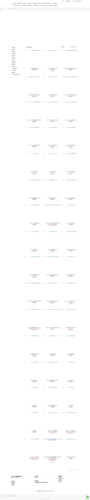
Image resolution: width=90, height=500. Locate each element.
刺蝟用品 (39, 3)
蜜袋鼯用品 (44, 3)
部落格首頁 (56, 5)
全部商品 (11, 8)
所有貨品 (13, 47)
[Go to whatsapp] (87, 497)
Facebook (13, 484)
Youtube (13, 485)
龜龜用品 (35, 3)
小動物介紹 (24, 5)
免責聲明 (38, 491)
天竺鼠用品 (25, 3)
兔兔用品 (14, 3)
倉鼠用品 (30, 3)
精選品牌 (48, 3)
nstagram (13, 482)
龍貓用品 (19, 3)
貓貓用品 (13, 64)
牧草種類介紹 (29, 5)
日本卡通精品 (54, 3)
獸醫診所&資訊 (36, 5)
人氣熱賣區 (14, 70)
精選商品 (13, 72)
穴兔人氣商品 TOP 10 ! (16, 5)
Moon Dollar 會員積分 (44, 5)
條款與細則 (42, 491)
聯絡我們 (50, 5)
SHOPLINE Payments (46, 498)
